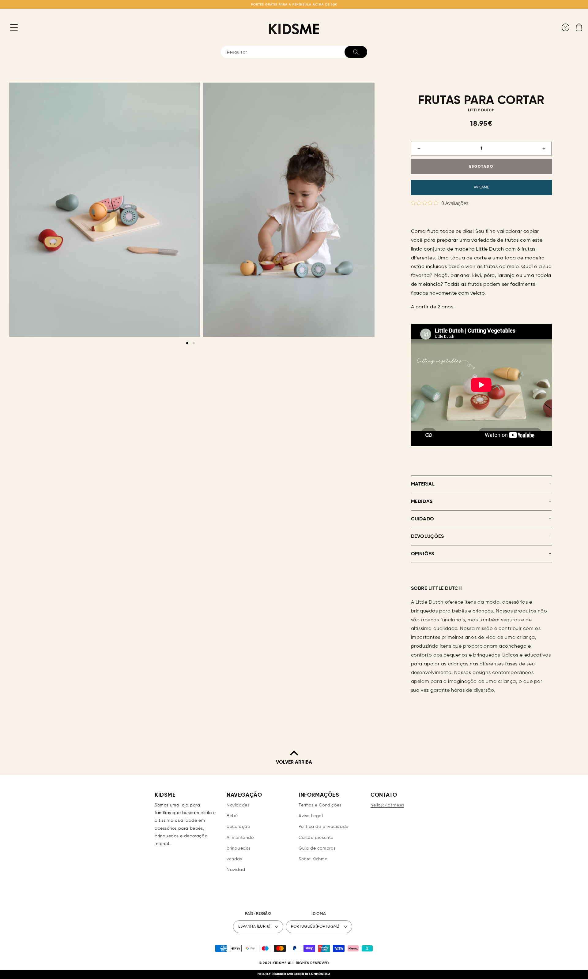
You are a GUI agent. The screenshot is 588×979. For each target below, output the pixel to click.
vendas (234, 859)
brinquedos (239, 848)
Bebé (232, 816)
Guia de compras (317, 848)
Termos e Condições (320, 805)
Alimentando (240, 838)
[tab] (187, 343)
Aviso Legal (311, 816)
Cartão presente (316, 838)
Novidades (238, 805)
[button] (9, 27)
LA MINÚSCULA (319, 974)
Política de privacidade (324, 827)
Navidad (236, 870)
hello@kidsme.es (387, 805)
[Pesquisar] (356, 52)
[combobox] (294, 52)
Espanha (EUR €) (254, 927)
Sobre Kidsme (313, 859)
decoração (238, 827)
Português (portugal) (315, 927)
